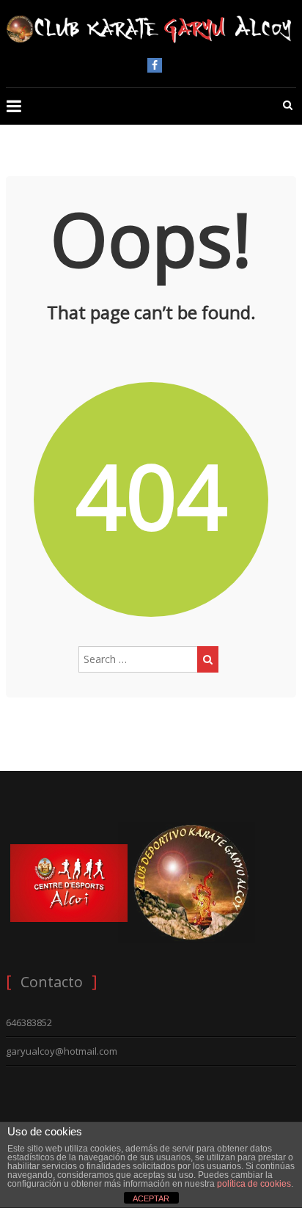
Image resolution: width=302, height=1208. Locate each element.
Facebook (154, 65)
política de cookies (254, 1184)
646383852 (29, 1022)
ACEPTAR (151, 1198)
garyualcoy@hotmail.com (61, 1051)
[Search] (207, 659)
